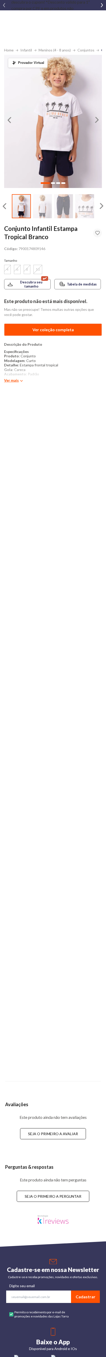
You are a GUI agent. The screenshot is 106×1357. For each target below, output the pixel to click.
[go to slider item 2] (63, 206)
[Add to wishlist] (97, 233)
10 (38, 269)
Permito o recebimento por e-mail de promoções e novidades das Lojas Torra (41, 1314)
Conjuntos (85, 50)
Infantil (26, 50)
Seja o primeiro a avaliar (53, 1134)
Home (9, 50)
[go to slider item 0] (21, 206)
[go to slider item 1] (42, 206)
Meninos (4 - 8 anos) (55, 50)
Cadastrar (85, 1296)
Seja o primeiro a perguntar (53, 1196)
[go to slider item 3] (84, 206)
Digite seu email (22, 1286)
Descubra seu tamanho (31, 284)
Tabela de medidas (82, 284)
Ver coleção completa (53, 329)
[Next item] (102, 5)
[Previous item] (4, 5)
